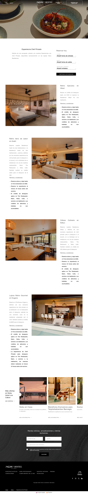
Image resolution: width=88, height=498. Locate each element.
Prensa (52, 471)
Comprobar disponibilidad (66, 74)
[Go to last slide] (19, 394)
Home (7, 490)
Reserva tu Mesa (58, 3)
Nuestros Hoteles (11, 471)
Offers (12, 490)
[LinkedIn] (81, 478)
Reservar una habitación (74, 3)
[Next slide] (75, 394)
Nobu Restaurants (25, 471)
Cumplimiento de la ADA (27, 473)
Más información (24, 417)
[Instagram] (75, 478)
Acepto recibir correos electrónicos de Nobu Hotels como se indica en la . (45, 450)
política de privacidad (34, 450)
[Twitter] (78, 478)
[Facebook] (72, 478)
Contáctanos (10, 473)
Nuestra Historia (42, 471)
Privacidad (40, 473)
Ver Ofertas (9, 401)
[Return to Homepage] (44, 2)
